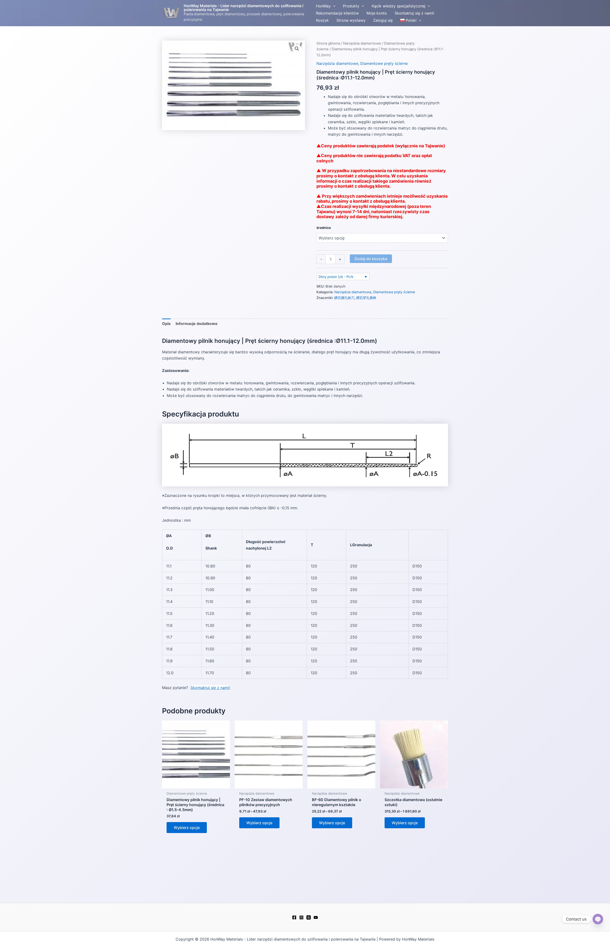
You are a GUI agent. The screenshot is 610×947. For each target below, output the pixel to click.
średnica (323, 228)
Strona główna (328, 43)
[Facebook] (294, 917)
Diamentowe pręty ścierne (384, 63)
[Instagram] (301, 917)
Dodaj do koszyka (371, 258)
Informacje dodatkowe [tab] (197, 323)
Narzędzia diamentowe (362, 43)
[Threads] (308, 917)
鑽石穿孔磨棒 (366, 298)
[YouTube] (316, 917)
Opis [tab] (166, 323)
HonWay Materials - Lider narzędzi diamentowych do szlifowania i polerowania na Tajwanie (243, 7)
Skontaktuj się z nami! (210, 687)
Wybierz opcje (187, 827)
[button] (333, 6)
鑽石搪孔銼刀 (344, 298)
